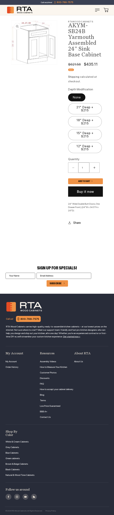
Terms (43, 400)
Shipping (73, 76)
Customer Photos (48, 372)
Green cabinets (13, 458)
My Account (11, 361)
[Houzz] (34, 497)
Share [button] (77, 222)
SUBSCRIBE (56, 283)
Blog (42, 395)
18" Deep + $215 (85, 121)
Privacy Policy (50, 511)
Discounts (44, 378)
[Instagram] (17, 497)
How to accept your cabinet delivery (56, 389)
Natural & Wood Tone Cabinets (20, 475)
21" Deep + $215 (84, 108)
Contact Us (45, 417)
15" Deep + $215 (85, 134)
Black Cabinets (13, 469)
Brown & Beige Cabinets (17, 464)
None (77, 97)
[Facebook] (8, 497)
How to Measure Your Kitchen (53, 367)
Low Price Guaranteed (50, 406)
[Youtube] (25, 497)
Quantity (74, 159)
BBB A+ (43, 411)
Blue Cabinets (12, 452)
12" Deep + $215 (84, 147)
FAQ (42, 383)
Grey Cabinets (12, 447)
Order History (12, 367)
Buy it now (85, 192)
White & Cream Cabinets (17, 441)
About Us (78, 361)
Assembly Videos (48, 361)
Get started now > (71, 336)
